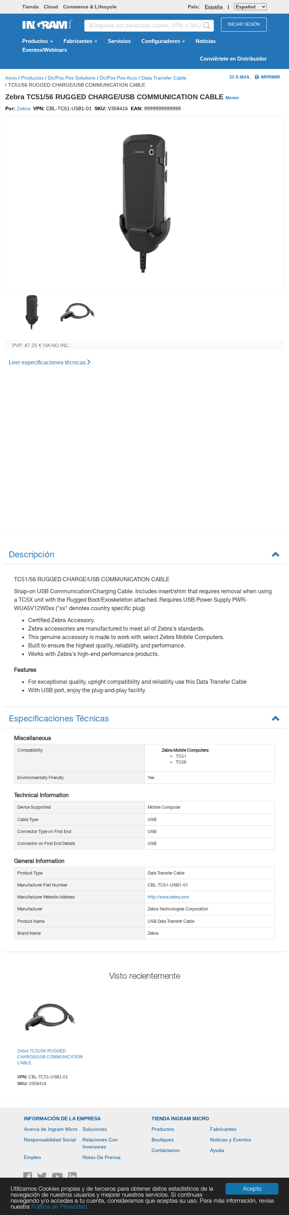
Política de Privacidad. (60, 1206)
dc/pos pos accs (118, 78)
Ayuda (217, 1150)
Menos (232, 97)
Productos (35, 41)
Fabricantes (78, 41)
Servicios (119, 41)
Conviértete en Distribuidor (233, 59)
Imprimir (270, 77)
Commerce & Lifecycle (90, 7)
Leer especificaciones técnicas (47, 362)
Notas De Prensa (101, 1157)
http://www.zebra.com (168, 897)
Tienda (30, 7)
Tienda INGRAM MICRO (180, 1118)
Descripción (31, 554)
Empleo (32, 1157)
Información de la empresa (62, 1118)
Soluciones (94, 1129)
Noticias (206, 41)
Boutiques (163, 1139)
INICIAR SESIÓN (244, 24)
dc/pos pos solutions (72, 78)
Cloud (51, 7)
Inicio (11, 78)
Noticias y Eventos (230, 1139)
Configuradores (161, 41)
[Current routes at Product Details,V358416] (50, 1018)
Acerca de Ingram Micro (51, 1129)
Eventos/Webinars (44, 50)
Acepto (252, 1188)
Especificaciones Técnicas (59, 718)
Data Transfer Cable (163, 78)
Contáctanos (166, 1150)
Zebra (23, 108)
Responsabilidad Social (50, 1139)
